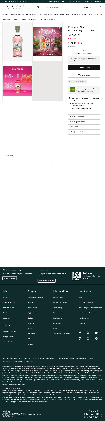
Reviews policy (29, 361)
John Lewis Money (74, 1)
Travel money (57, 308)
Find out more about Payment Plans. (13, 384)
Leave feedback (9, 278)
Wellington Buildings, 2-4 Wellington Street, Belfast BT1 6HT (78, 377)
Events (30, 344)
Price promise (6, 318)
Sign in (86, 7)
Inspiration (31, 334)
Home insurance (58, 313)
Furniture (28, 14)
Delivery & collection (9, 331)
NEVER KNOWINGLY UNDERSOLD (14, 1)
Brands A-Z (32, 328)
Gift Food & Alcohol (29, 19)
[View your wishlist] (95, 7)
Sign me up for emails (46, 280)
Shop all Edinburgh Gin (48, 19)
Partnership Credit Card (61, 302)
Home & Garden (18, 14)
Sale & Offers (98, 14)
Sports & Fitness (58, 14)
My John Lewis (88, 1)
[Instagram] (88, 339)
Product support (8, 308)
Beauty (50, 14)
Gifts (78, 14)
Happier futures (84, 318)
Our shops (6, 313)
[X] (88, 333)
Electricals (34, 14)
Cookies (90, 358)
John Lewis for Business (87, 313)
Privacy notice (81, 358)
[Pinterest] (80, 339)
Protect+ (82, 323)
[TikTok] (96, 339)
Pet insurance (57, 318)
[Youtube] (96, 333)
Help (63, 1)
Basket (30, 318)
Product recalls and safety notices (43, 358)
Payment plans (58, 297)
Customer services (8, 302)
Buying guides (32, 308)
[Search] (38, 7)
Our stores (98, 1)
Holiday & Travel (70, 14)
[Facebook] (80, 333)
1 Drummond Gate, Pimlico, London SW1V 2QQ (61, 373)
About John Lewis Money (61, 334)
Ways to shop (53, 1)
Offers (30, 339)
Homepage (6, 19)
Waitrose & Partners (86, 302)
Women (5, 14)
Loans (55, 328)
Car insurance (57, 323)
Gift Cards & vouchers (35, 297)
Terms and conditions (9, 358)
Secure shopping (24, 358)
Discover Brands (86, 14)
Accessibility (17, 361)
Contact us (6, 297)
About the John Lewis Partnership (90, 308)
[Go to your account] (90, 7)
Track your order (7, 337)
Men (11, 14)
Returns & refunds (8, 342)
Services (30, 302)
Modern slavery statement (65, 358)
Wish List (31, 323)
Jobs (80, 297)
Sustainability (6, 361)
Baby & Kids (43, 14)
